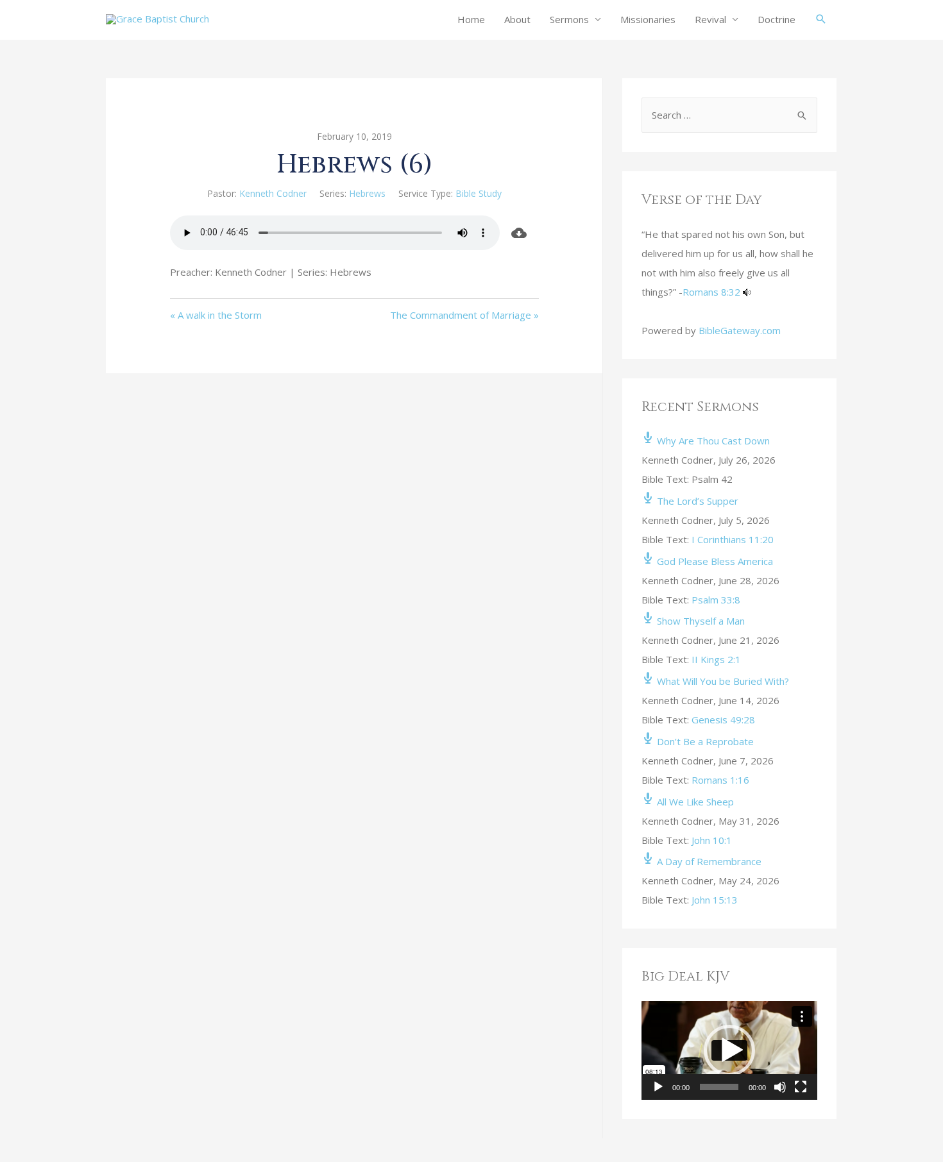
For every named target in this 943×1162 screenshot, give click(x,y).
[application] (729, 1050)
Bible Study (478, 193)
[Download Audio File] (519, 232)
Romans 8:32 (711, 291)
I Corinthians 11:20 (733, 539)
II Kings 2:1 (716, 659)
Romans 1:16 (720, 779)
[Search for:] (729, 114)
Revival (710, 19)
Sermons (569, 19)
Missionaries (647, 19)
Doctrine (776, 19)
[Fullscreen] (800, 1087)
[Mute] (780, 1087)
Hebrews (367, 193)
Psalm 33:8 (716, 599)
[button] (729, 1050)
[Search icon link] (821, 19)
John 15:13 (715, 899)
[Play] (658, 1087)
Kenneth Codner (273, 193)
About (517, 19)
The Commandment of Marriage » (464, 314)
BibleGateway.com (740, 330)
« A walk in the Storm (216, 314)
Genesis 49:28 (723, 719)
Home (471, 19)
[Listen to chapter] (747, 291)
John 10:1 (712, 840)
